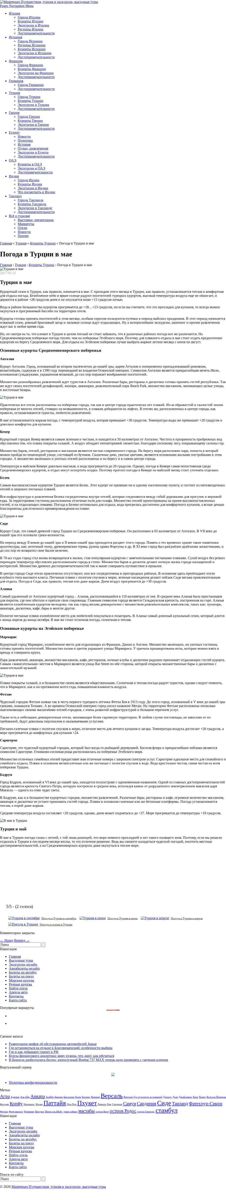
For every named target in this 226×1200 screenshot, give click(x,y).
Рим (109, 1104)
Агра (5, 1096)
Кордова (4, 1104)
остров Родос (123, 1110)
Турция (14, 93)
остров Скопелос (146, 1111)
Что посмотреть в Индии (36, 192)
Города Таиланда (30, 200)
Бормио (86, 1097)
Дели (175, 1097)
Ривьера (102, 1104)
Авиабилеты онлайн (24, 968)
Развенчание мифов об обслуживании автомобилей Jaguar (53, 1044)
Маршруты (26, 224)
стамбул (166, 1110)
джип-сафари (70, 1111)
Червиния (29, 1111)
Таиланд (15, 196)
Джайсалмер (185, 1097)
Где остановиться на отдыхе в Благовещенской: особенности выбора (60, 1048)
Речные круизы (20, 984)
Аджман (15, 1097)
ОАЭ (12, 160)
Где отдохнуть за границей (148, 1097)
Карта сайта (18, 1000)
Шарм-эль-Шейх (53, 1111)
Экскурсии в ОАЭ (31, 168)
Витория (128, 1097)
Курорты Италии (30, 21)
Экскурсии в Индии (33, 188)
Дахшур (167, 1097)
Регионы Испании (31, 45)
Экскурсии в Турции (33, 105)
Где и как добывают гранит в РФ (33, 1052)
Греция (14, 113)
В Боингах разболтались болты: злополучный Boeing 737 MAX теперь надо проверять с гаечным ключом (88, 1060)
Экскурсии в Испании (34, 53)
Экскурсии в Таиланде (35, 208)
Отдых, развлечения (33, 148)
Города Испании (30, 41)
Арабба (50, 1097)
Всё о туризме (19, 216)
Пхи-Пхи (71, 1104)
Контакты (16, 996)
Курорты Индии (30, 184)
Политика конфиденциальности (33, 1082)
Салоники (117, 1104)
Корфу (16, 1103)
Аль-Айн (25, 1097)
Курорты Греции (30, 120)
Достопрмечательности (35, 172)
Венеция (95, 1097)
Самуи (129, 1103)
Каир (195, 1097)
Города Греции (29, 116)
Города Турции (29, 97)
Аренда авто (18, 992)
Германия (16, 81)
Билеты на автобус (23, 972)
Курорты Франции (32, 69)
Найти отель (18, 988)
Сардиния (146, 1103)
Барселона (69, 1097)
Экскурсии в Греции (33, 124)
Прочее (23, 236)
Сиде (164, 1102)
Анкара (37, 1096)
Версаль (112, 1095)
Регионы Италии (30, 29)
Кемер (202, 1097)
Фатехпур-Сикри (205, 1103)
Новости (24, 136)
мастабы (86, 1110)
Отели (22, 228)
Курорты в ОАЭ (30, 164)
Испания (15, 37)
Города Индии (28, 180)
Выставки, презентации (36, 220)
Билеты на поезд (21, 976)
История (24, 144)
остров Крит (102, 1111)
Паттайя (54, 1102)
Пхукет (87, 1102)
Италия (14, 13)
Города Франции (30, 65)
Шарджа (39, 1111)
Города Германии (31, 85)
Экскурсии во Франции (36, 73)
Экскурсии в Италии (33, 25)
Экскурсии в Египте (33, 152)
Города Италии (29, 17)
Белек (78, 1097)
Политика (25, 140)
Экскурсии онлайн (23, 964)
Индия (14, 176)
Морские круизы (21, 980)
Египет (14, 132)
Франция (16, 61)
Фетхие (4, 1111)
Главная (6, 243)
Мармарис (29, 1104)
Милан (39, 1104)
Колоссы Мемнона (216, 1097)
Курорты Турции (30, 101)
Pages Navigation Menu (17, 6)
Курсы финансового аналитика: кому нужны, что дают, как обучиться (61, 1056)
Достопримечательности (36, 33)
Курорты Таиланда (32, 204)
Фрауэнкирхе (16, 1111)
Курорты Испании (31, 49)
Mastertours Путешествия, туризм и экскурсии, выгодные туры (58, 1187)
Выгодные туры (21, 960)
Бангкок (59, 1097)
